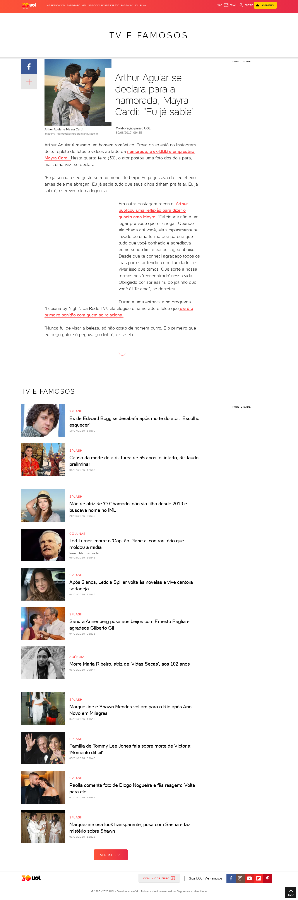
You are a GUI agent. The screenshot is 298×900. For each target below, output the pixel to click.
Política (85, 17)
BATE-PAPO (73, 5)
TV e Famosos (149, 35)
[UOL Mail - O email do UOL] (230, 5)
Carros (98, 17)
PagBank (127, 5)
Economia (113, 17)
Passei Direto (110, 5)
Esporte (139, 17)
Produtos (29, 17)
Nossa (225, 17)
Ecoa (198, 17)
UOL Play (140, 5)
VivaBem (181, 17)
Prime (241, 17)
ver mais (108, 855)
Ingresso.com (55, 5)
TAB (233, 17)
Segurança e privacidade (191, 891)
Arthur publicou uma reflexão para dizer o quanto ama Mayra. (153, 210)
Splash (152, 17)
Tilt (191, 17)
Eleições (56, 17)
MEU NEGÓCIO (91, 5)
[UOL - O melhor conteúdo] (29, 6)
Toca (250, 17)
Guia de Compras (269, 17)
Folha (127, 17)
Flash (43, 17)
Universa (166, 17)
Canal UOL (211, 17)
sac (219, 5)
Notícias (71, 17)
